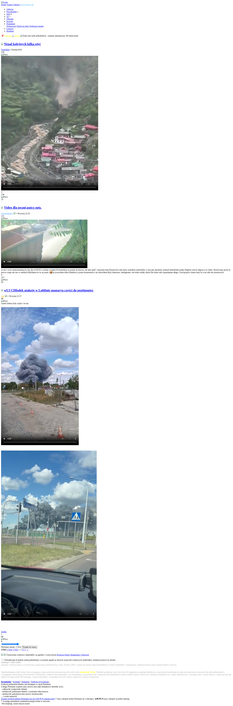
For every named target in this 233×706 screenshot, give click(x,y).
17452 (9, 650)
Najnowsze (11, 26)
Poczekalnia (11, 12)
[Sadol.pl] (4, 2)
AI (7, 16)
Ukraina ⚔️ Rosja (12, 36)
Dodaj (3, 5)
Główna (9, 9)
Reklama (25, 682)
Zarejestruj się (27, 5)
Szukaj (10, 5)
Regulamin (6, 682)
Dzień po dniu (23, 26)
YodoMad (5, 50)
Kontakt (16, 682)
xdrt (2, 296)
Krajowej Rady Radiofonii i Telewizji (73, 655)
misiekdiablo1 (7, 213)
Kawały (9, 21)
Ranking (10, 31)
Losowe (9, 29)
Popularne (10, 24)
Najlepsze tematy (36, 26)
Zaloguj (16, 5)
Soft (8, 14)
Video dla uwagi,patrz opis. (23, 207)
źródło (3, 632)
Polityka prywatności (40, 682)
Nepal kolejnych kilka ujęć (22, 44)
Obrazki (9, 19)
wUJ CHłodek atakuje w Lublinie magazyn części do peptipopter (49, 290)
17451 (15, 650)
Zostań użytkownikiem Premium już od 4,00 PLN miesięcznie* (28, 699)
